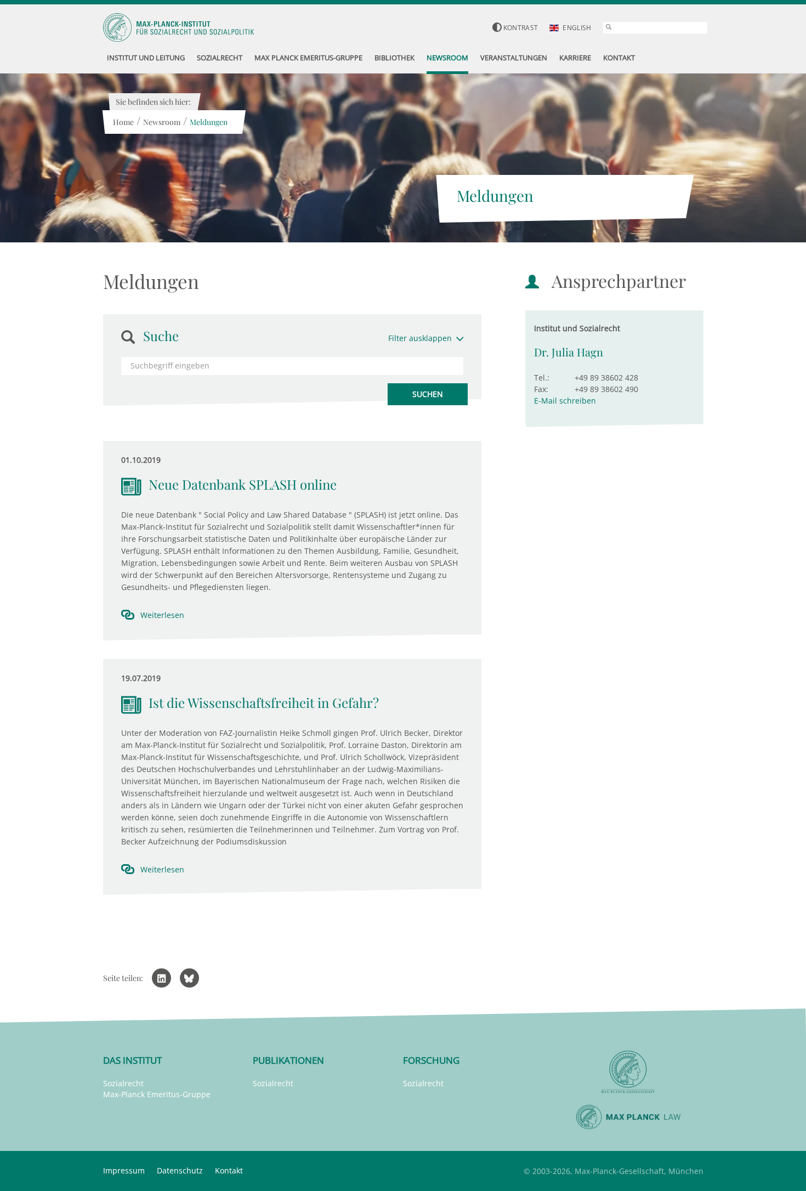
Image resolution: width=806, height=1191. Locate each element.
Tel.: (541, 377)
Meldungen (209, 122)
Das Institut (132, 1060)
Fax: (541, 389)
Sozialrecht (123, 1083)
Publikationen (288, 1060)
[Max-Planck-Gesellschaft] (628, 1072)
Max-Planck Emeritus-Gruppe (157, 1094)
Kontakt (229, 1170)
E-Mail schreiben (565, 400)
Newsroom (161, 122)
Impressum (124, 1170)
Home (123, 122)
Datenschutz (180, 1170)
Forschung (431, 1060)
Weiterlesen (162, 615)
